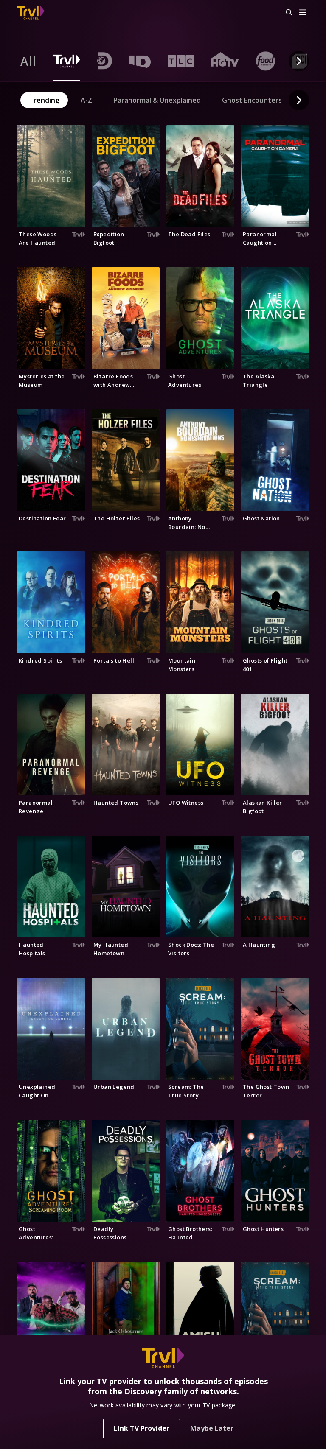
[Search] (285, 13)
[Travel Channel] (31, 13)
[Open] (302, 13)
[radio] (28, 61)
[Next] (299, 61)
